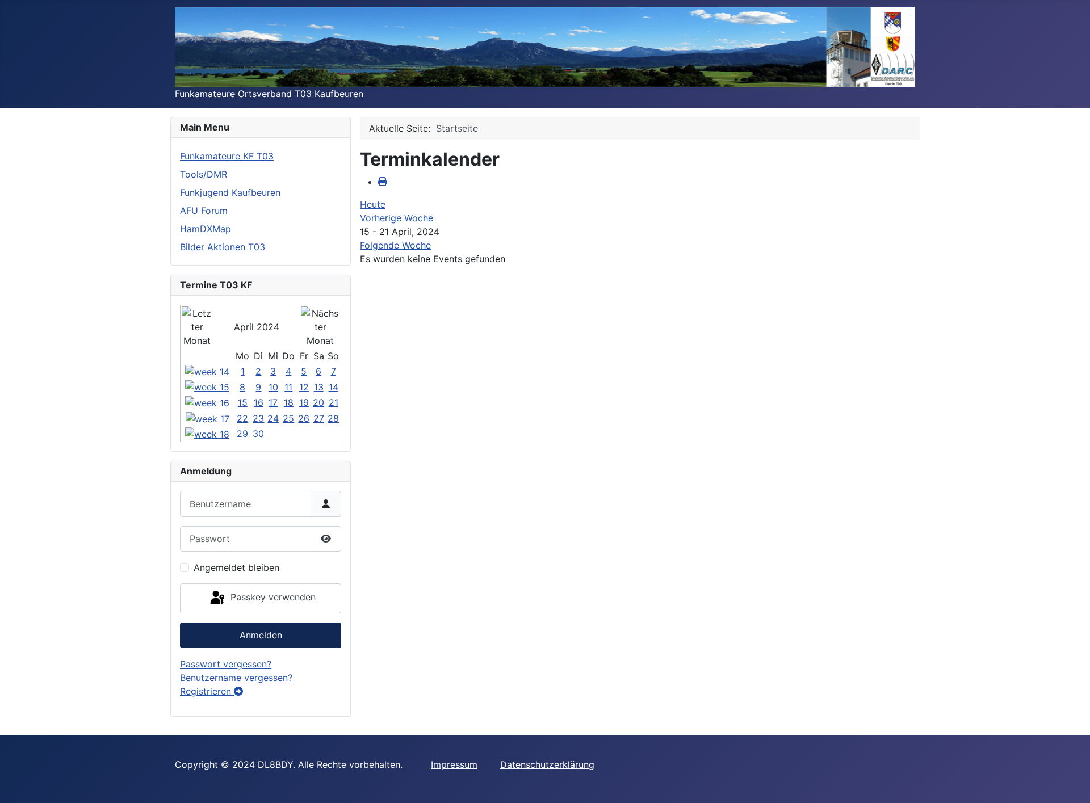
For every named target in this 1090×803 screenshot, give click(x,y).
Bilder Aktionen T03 (222, 247)
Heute (372, 204)
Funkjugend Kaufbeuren (230, 192)
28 (333, 418)
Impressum (454, 764)
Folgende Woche (395, 245)
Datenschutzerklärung (547, 764)
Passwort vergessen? (225, 664)
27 (318, 418)
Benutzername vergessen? (236, 677)
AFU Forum (204, 210)
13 (319, 387)
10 (273, 387)
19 (304, 402)
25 (288, 418)
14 (333, 387)
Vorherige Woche (396, 218)
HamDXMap (205, 228)
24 (273, 418)
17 (273, 402)
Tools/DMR (203, 174)
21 (333, 402)
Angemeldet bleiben (236, 567)
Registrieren (207, 691)
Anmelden (261, 635)
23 (258, 418)
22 (242, 418)
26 (303, 418)
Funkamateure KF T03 (227, 156)
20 (318, 402)
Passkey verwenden (272, 597)
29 (242, 433)
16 (258, 402)
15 (243, 402)
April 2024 (256, 327)
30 (258, 433)
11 (288, 387)
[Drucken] (382, 181)
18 (289, 402)
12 (304, 387)
